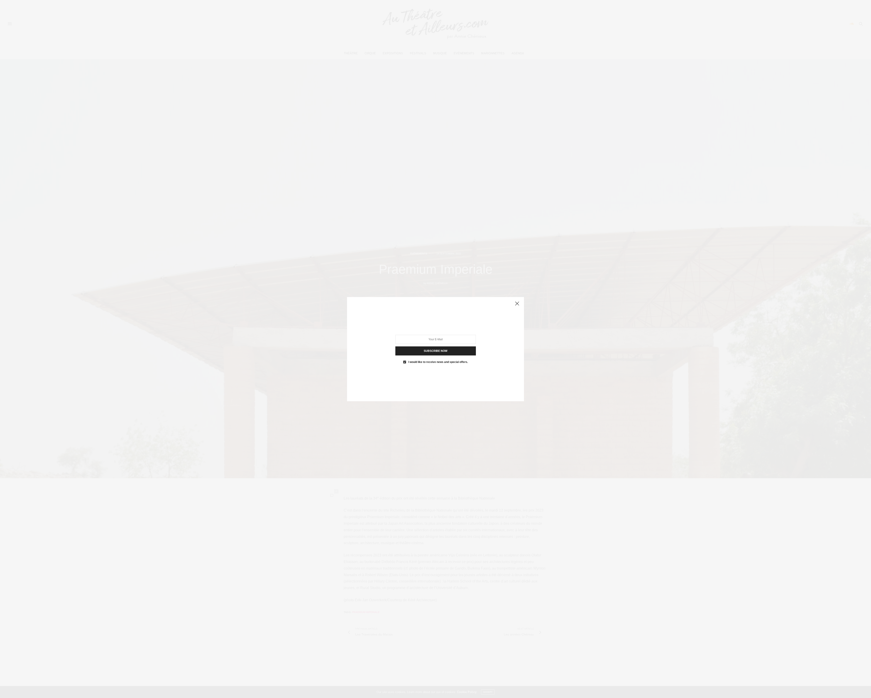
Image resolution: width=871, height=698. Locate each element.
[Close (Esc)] (517, 303)
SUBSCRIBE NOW (435, 350)
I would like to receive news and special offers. (438, 361)
